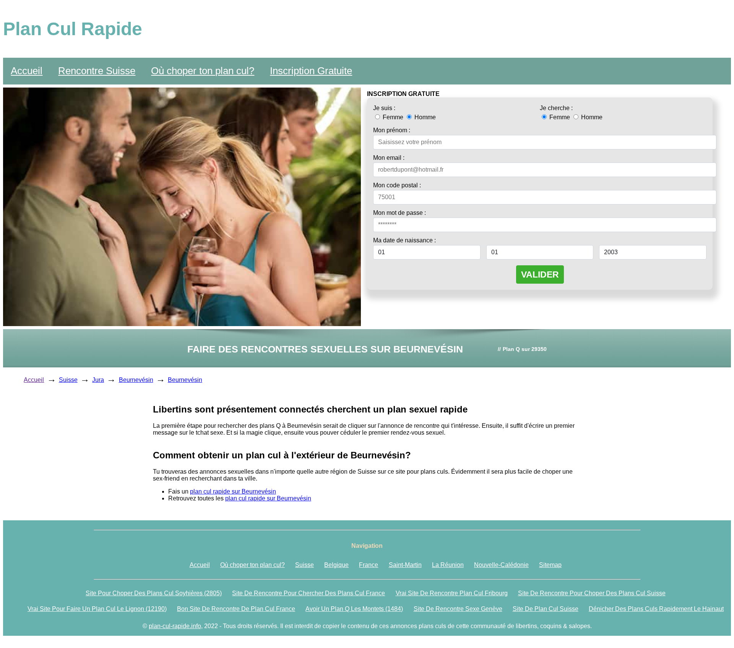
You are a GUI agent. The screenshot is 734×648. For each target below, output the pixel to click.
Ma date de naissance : (404, 240)
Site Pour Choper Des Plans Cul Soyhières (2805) (154, 593)
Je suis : (384, 108)
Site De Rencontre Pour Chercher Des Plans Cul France (308, 593)
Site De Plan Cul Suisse (545, 609)
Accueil (26, 70)
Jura (98, 380)
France (368, 565)
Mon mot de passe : (399, 213)
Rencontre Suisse (96, 70)
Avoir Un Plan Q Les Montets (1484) (354, 609)
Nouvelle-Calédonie (501, 565)
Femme (393, 117)
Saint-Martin (405, 565)
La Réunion (448, 565)
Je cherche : (556, 108)
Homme (424, 117)
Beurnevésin (136, 380)
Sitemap (550, 565)
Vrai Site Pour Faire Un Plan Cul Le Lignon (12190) (97, 609)
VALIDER (540, 274)
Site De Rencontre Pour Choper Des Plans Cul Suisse (592, 593)
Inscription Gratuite (311, 70)
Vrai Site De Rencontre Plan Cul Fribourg (452, 593)
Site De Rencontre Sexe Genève (458, 609)
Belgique (336, 565)
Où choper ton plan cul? (202, 70)
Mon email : (388, 157)
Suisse (68, 380)
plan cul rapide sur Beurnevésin (233, 491)
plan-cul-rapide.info (175, 626)
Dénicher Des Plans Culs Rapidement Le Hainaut (656, 609)
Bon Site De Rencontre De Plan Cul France (236, 609)
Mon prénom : (391, 130)
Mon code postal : (397, 185)
